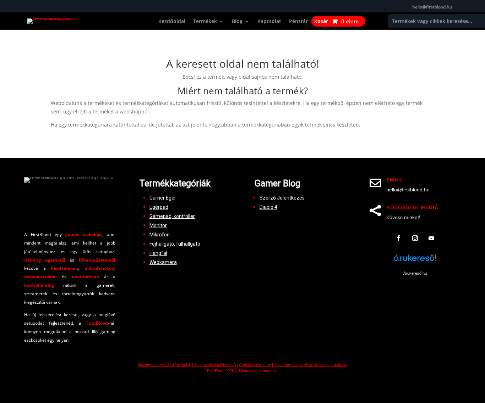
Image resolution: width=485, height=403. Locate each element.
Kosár (321, 21)
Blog (237, 21)
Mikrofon (159, 234)
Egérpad (158, 207)
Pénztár (298, 21)
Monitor (158, 225)
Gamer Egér (162, 198)
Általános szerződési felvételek (164, 365)
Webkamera (163, 262)
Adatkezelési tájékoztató (215, 365)
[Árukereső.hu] (415, 261)
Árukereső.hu (415, 273)
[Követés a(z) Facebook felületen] (398, 238)
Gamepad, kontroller (172, 216)
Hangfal (158, 253)
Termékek (205, 21)
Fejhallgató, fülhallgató (174, 244)
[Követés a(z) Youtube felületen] (431, 238)
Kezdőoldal (171, 21)
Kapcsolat (269, 21)
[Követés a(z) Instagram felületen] (415, 238)
